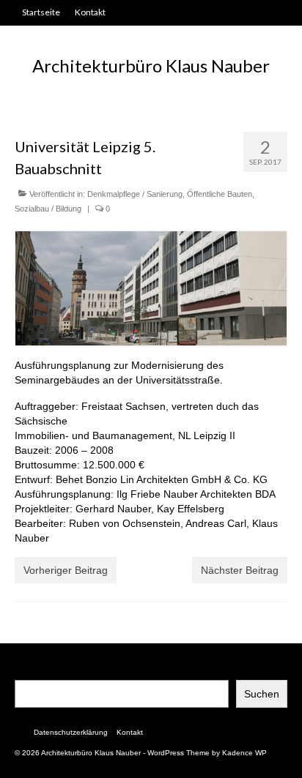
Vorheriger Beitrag (65, 570)
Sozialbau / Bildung (48, 208)
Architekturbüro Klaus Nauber (151, 65)
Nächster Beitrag (240, 570)
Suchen (261, 694)
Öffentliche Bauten (219, 194)
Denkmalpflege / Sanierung (135, 194)
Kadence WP (244, 753)
